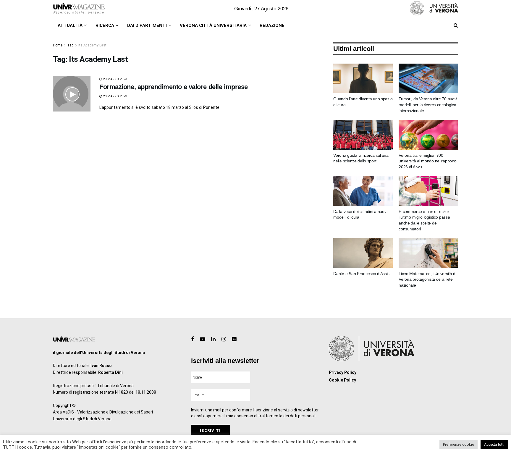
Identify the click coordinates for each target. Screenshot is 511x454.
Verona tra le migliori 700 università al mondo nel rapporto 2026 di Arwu (428, 161)
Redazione (272, 25)
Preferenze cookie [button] (458, 444)
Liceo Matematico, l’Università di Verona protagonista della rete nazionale (427, 279)
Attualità (70, 25)
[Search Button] (456, 25)
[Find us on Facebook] (192, 339)
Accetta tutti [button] (494, 444)
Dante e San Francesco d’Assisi (361, 273)
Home (57, 45)
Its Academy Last (92, 45)
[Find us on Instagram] (223, 339)
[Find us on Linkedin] (213, 339)
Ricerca (105, 25)
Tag (70, 45)
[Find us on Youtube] (202, 339)
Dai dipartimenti (147, 25)
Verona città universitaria (213, 25)
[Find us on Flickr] (234, 339)
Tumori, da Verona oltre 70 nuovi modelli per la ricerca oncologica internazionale (428, 104)
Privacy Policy (342, 372)
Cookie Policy (342, 380)
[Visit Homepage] (79, 9)
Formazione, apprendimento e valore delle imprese (173, 87)
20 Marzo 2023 (114, 79)
